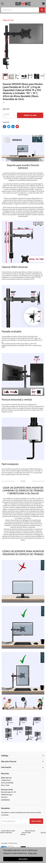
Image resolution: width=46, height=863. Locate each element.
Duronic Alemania (11, 833)
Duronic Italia (31, 833)
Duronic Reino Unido (13, 831)
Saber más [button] (32, 853)
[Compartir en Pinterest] (17, 126)
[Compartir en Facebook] (4, 126)
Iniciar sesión (36, 821)
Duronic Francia (35, 831)
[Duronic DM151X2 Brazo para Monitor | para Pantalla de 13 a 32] (23, 47)
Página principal (8, 20)
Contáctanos (5, 800)
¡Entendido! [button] (23, 859)
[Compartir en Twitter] (8, 126)
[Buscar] (42, 9)
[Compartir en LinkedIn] (13, 126)
